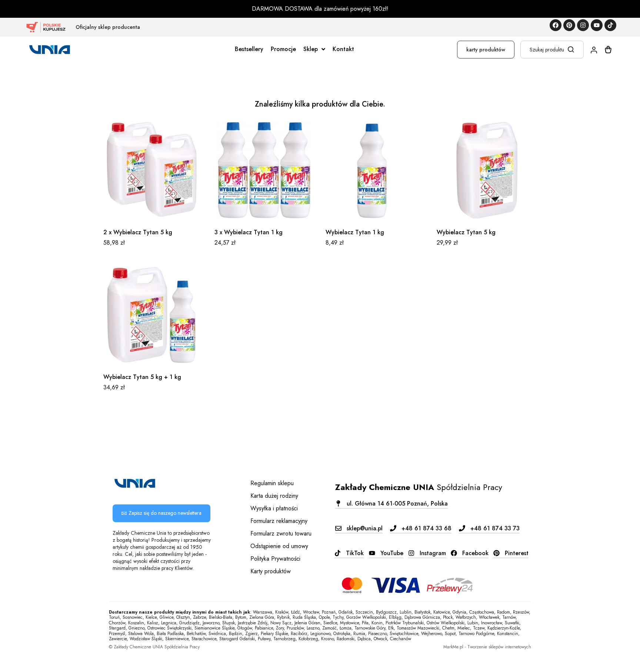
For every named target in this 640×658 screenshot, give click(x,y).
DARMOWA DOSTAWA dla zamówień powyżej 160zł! (320, 8)
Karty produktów (270, 571)
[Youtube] (597, 25)
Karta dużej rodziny (274, 495)
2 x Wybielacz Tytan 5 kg (137, 232)
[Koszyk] (608, 49)
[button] (161, 513)
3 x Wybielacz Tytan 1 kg (248, 232)
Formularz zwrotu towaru (280, 533)
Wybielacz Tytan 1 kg (355, 232)
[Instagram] (583, 25)
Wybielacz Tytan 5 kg (466, 232)
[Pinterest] (569, 25)
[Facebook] (555, 25)
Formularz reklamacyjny (278, 521)
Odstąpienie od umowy (279, 546)
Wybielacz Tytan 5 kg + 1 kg (142, 377)
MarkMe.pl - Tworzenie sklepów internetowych (487, 647)
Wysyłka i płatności (274, 508)
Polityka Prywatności (275, 558)
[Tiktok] (610, 25)
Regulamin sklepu (272, 483)
